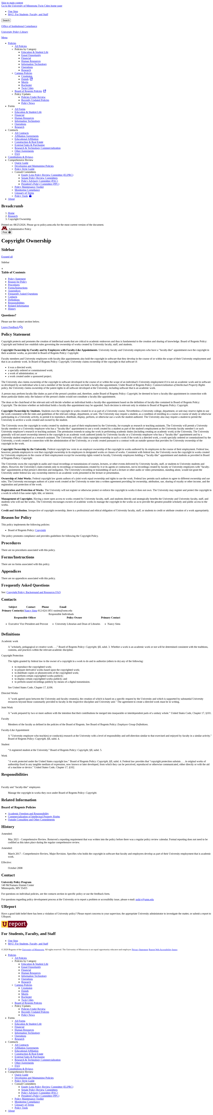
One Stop (13, 11)
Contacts (12, 296)
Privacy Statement (140, 949)
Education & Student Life (34, 964)
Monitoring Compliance (27, 1101)
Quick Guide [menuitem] (21, 163)
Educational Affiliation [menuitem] (26, 139)
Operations (27, 979)
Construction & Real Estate (29, 1053)
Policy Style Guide (24, 1080)
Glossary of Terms (24, 1104)
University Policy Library (14, 31)
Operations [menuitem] (27, 67)
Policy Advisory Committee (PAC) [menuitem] (39, 181)
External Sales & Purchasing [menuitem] (30, 145)
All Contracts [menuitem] (22, 133)
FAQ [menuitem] (17, 154)
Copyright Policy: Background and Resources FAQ (33, 592)
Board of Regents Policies (28, 1003)
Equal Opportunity (31, 967)
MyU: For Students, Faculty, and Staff (28, 14)
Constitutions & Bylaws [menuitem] (20, 157)
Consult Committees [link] (25, 172)
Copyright (40, 530)
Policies (12, 955)
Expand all (7, 256)
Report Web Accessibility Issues (163, 949)
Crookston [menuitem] (26, 76)
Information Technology (34, 976)
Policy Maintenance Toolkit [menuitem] (29, 187)
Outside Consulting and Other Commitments (31, 819)
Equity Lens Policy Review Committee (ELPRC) (47, 1086)
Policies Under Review (33, 1009)
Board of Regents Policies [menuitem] (28, 91)
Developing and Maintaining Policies (34, 1077)
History (12, 308)
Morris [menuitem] (24, 82)
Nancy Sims (30, 610)
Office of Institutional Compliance (19, 26)
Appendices (14, 290)
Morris (24, 994)
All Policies (21, 958)
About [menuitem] (11, 199)
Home (11, 213)
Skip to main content (12, 2)
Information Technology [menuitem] (34, 64)
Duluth (25, 991)
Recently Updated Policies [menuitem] (35, 100)
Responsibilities (16, 302)
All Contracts (22, 1044)
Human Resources (31, 973)
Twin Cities (27, 1000)
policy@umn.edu (145, 899)
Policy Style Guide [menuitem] (24, 169)
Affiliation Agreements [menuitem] (27, 136)
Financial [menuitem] (26, 58)
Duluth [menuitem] (25, 79)
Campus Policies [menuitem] (23, 73)
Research (13, 216)
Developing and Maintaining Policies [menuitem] (34, 166)
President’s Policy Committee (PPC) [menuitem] (40, 184)
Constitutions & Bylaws (20, 1068)
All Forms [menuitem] (20, 109)
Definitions (14, 299)
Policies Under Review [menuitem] (33, 97)
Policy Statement (17, 278)
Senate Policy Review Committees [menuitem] (39, 178)
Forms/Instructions (17, 287)
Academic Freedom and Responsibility (28, 813)
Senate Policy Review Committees (39, 1089)
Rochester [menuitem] (26, 85)
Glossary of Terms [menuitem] (24, 193)
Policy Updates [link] (23, 94)
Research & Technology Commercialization (38, 1059)
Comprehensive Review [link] (20, 160)
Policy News (28, 1015)
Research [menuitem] (26, 70)
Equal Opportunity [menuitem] (31, 55)
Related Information (18, 305)
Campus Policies (23, 985)
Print (5, 232)
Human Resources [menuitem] (31, 61)
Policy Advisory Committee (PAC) (39, 1092)
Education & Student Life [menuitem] (34, 52)
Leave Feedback (10, 327)
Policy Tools (21, 1107)
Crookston (26, 988)
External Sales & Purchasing (30, 1056)
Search (6, 20)
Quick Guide (21, 1074)
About (11, 1110)
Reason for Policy (17, 281)
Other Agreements (24, 1062)
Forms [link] (11, 106)
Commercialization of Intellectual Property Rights (34, 816)
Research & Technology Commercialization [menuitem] (38, 148)
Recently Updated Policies (35, 1012)
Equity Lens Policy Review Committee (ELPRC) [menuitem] (47, 175)
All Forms (20, 1020)
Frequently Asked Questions (23, 293)
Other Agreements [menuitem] (24, 151)
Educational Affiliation (26, 1050)
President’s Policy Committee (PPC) (40, 1095)
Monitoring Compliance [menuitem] (27, 190)
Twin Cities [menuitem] (27, 88)
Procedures (14, 284)
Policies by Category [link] (25, 49)
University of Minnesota (33, 949)
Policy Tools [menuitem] (21, 196)
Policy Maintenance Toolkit (29, 1098)
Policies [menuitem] (12, 43)
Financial (26, 970)
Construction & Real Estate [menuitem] (29, 142)
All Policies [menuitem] (21, 46)
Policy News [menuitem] (28, 103)
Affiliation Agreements (27, 1047)
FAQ (17, 1065)
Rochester (26, 997)
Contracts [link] (13, 130)
